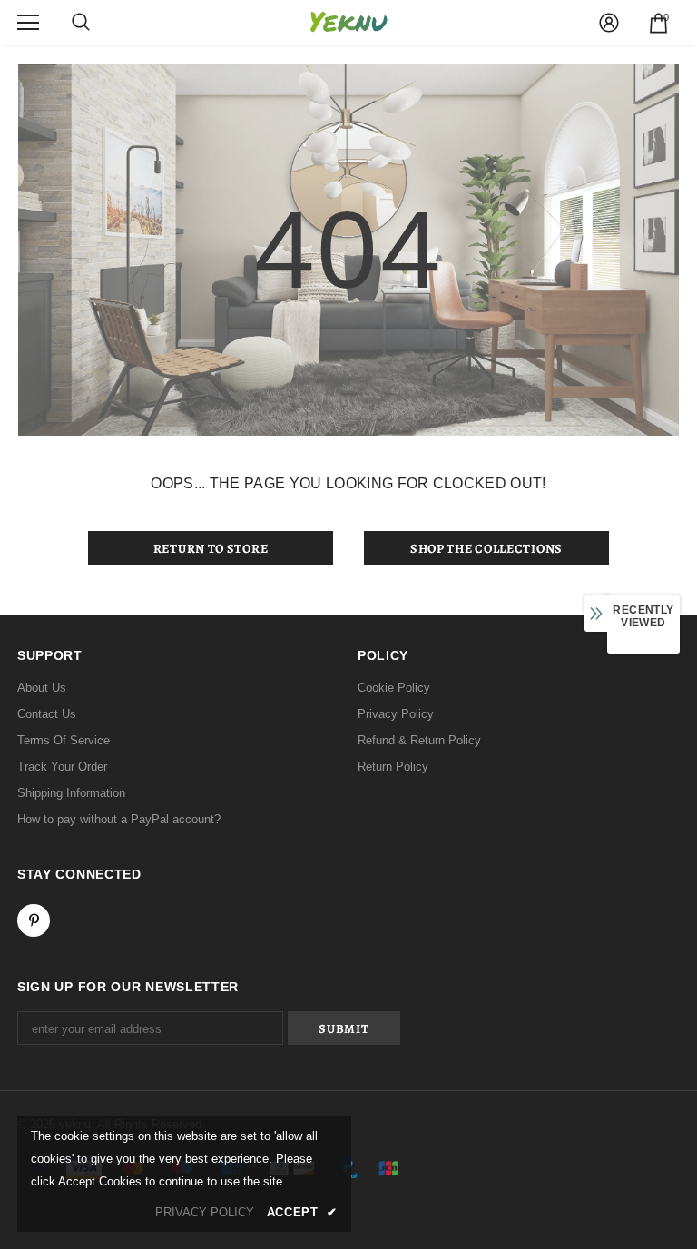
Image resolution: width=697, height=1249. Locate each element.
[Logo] (348, 22)
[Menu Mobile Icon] (28, 23)
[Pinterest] (33, 920)
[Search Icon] (81, 23)
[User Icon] (609, 22)
